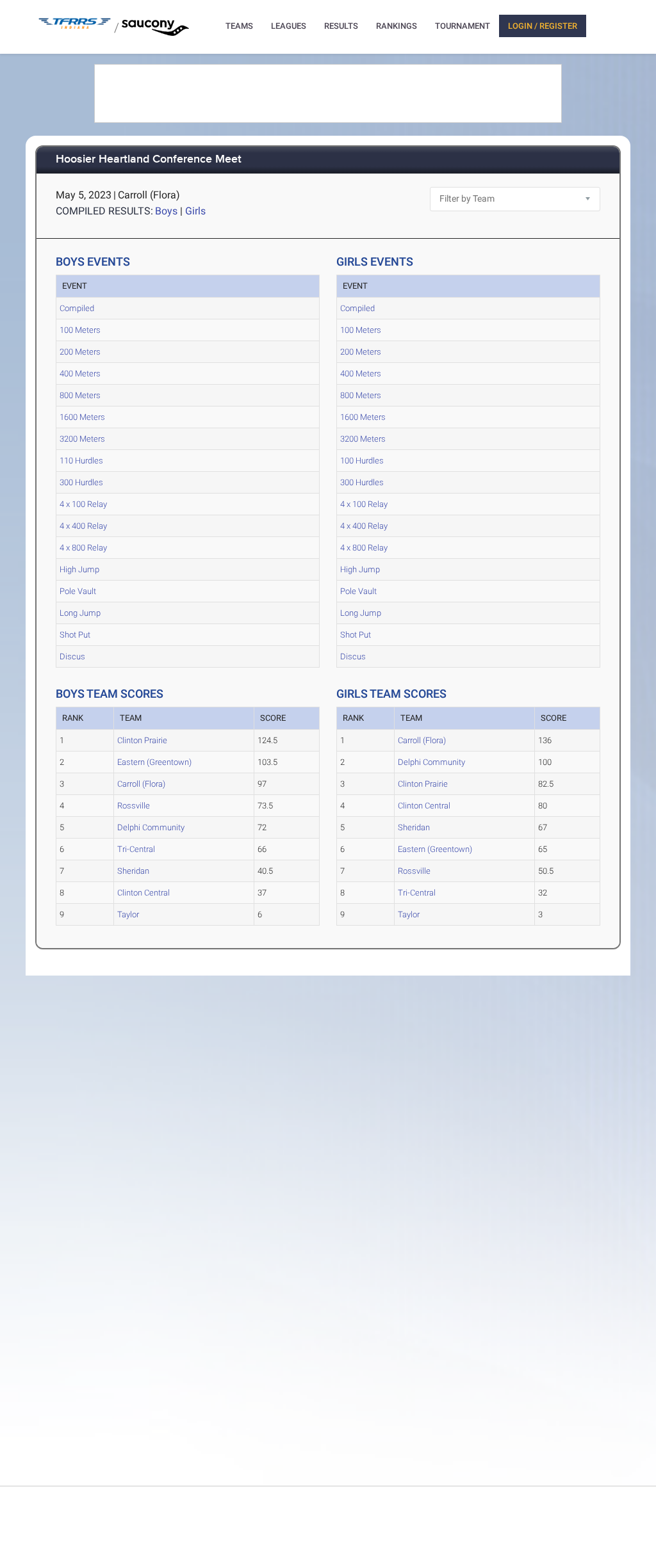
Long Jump (80, 613)
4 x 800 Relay (83, 547)
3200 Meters (82, 439)
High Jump (79, 569)
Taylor (128, 914)
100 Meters (80, 330)
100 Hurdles (362, 460)
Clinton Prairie (142, 740)
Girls (195, 211)
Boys (166, 211)
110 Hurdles (81, 460)
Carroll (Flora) (141, 784)
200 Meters (80, 352)
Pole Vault (78, 591)
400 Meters (80, 373)
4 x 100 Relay (83, 504)
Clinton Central (143, 892)
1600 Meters (82, 417)
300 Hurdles (81, 482)
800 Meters (80, 395)
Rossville (133, 805)
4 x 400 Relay (83, 526)
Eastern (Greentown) (154, 762)
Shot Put (75, 634)
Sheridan (133, 871)
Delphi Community (150, 827)
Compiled (77, 308)
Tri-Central (136, 849)
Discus (72, 656)
